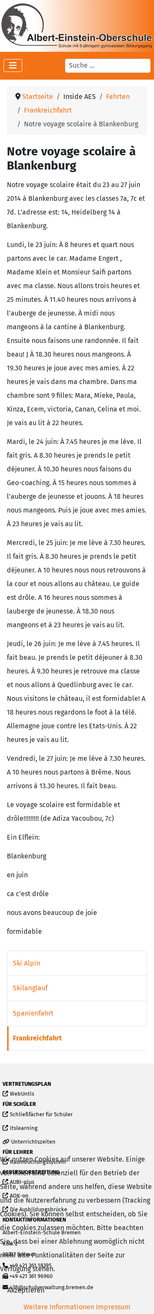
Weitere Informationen (59, 1307)
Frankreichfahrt (37, 1038)
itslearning (23, 1128)
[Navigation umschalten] (12, 65)
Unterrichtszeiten (33, 1142)
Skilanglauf (30, 988)
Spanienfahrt (33, 1013)
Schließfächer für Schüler (41, 1114)
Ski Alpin (26, 963)
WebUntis (22, 1094)
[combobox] (108, 65)
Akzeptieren (25, 1290)
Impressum (113, 1307)
